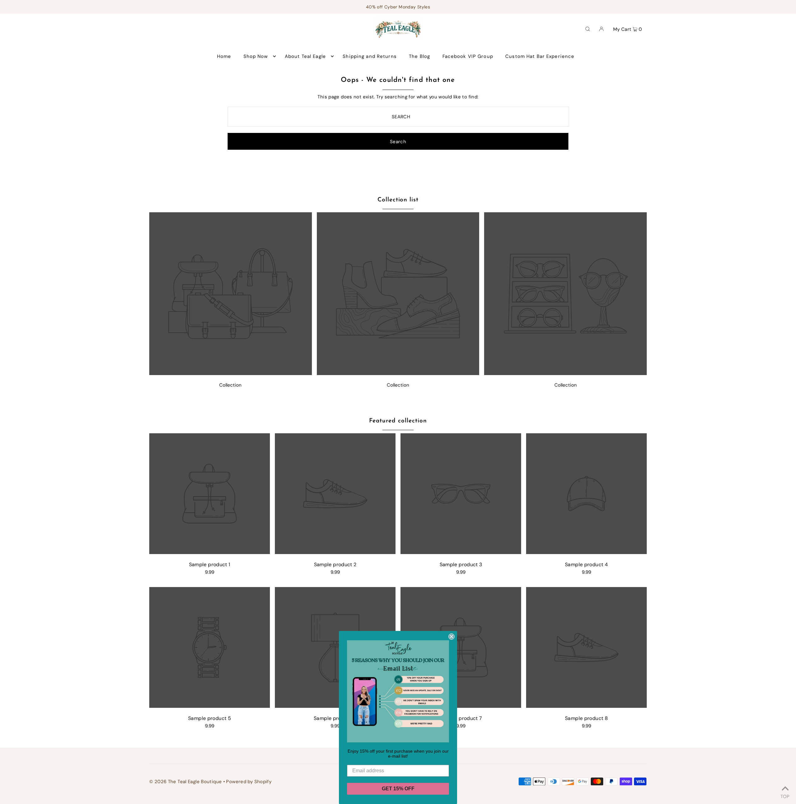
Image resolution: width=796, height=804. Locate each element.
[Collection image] (230, 373)
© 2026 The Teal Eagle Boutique (185, 781)
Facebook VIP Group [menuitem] (467, 56)
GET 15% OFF (398, 788)
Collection (230, 385)
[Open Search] (588, 29)
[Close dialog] (451, 636)
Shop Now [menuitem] (255, 56)
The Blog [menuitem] (419, 56)
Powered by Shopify (248, 781)
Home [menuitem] (224, 56)
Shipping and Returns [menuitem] (370, 56)
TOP (784, 795)
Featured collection (398, 421)
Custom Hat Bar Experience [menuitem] (539, 56)
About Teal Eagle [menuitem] (305, 56)
